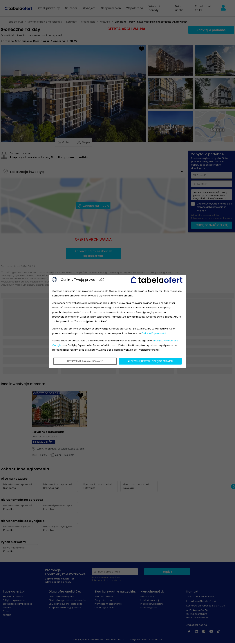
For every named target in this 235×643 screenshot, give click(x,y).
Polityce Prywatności (154, 333)
